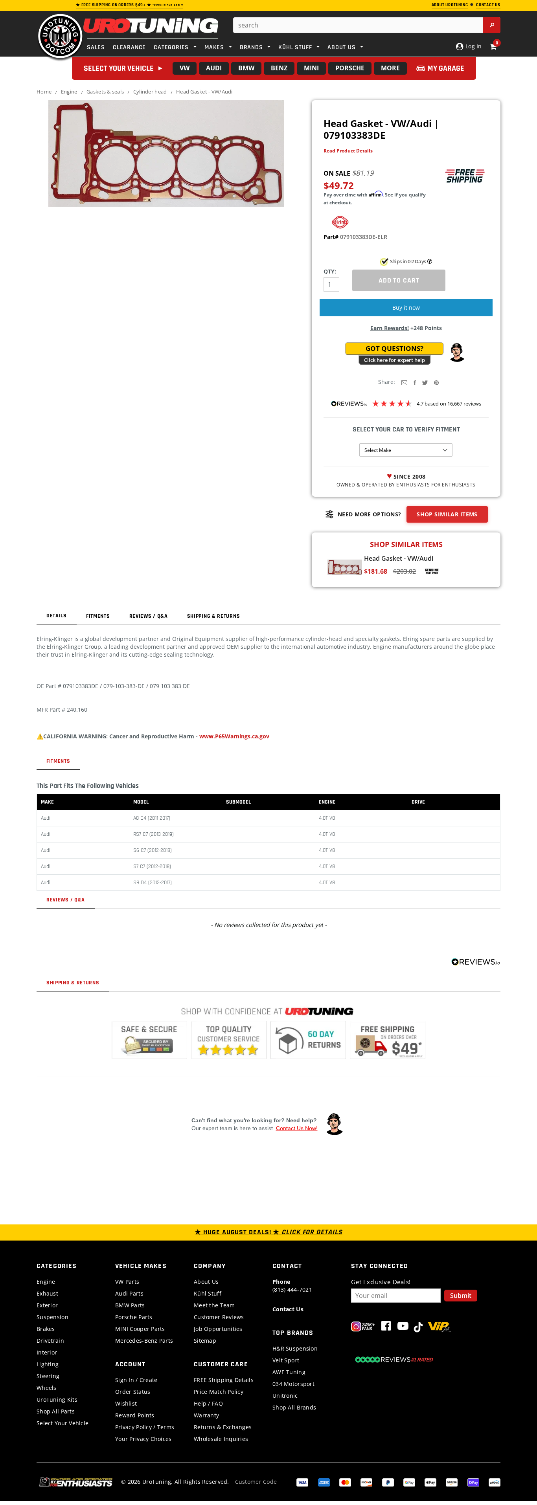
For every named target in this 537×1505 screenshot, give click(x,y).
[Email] (404, 382)
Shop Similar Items (447, 514)
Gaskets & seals (105, 91)
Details (56, 615)
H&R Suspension (295, 1348)
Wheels (47, 1387)
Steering (48, 1376)
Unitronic (285, 1395)
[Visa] (302, 1481)
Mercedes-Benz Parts (144, 1340)
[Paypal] (388, 1481)
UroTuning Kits (57, 1399)
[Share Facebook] (415, 382)
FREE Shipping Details (224, 1380)
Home (44, 91)
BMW (246, 68)
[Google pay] (409, 1481)
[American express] (324, 1481)
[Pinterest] (436, 382)
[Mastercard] (345, 1481)
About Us (206, 1281)
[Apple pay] (430, 1481)
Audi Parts (129, 1293)
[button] (457, 352)
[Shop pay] (473, 1481)
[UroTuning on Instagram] (363, 1327)
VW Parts (127, 1281)
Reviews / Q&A (148, 616)
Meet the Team (214, 1305)
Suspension (52, 1317)
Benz (279, 68)
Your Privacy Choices (143, 1439)
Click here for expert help (394, 359)
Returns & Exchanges (223, 1427)
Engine (69, 91)
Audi (214, 68)
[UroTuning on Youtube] (402, 1327)
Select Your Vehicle (62, 1423)
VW (184, 68)
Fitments (98, 616)
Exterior (47, 1305)
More (390, 68)
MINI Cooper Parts (140, 1328)
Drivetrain (50, 1340)
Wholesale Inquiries (221, 1439)
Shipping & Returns (213, 616)
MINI (311, 68)
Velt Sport (285, 1360)
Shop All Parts (56, 1411)
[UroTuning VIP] (439, 1327)
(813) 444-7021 (292, 1285)
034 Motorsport (293, 1384)
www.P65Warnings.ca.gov (234, 736)
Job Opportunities (218, 1328)
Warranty (206, 1415)
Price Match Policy (218, 1391)
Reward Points (134, 1415)
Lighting (48, 1364)
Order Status (132, 1391)
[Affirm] (494, 1481)
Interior (47, 1352)
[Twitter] (425, 382)
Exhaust (47, 1293)
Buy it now (406, 307)
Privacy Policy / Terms (144, 1427)
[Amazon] (452, 1481)
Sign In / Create (136, 1380)
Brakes (46, 1328)
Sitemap (205, 1340)
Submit (460, 1295)
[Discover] (366, 1481)
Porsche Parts (134, 1317)
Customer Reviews (219, 1317)
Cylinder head (150, 91)
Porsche (349, 68)
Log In (473, 46)
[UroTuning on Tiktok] (418, 1327)
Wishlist (126, 1403)
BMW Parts (130, 1305)
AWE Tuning (288, 1372)
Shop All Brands (294, 1407)
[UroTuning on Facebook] (386, 1327)
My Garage (445, 68)
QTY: (330, 271)
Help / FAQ (208, 1403)
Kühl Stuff (207, 1293)
